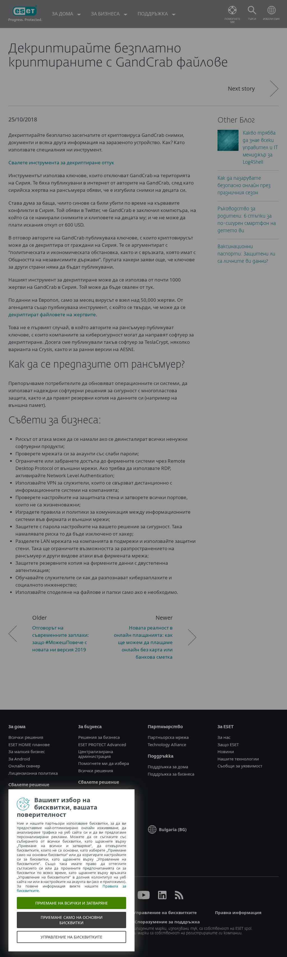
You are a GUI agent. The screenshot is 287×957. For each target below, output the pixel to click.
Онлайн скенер (24, 766)
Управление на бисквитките (165, 912)
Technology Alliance (167, 744)
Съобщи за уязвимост (239, 766)
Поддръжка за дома (168, 766)
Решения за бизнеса (99, 737)
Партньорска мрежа (168, 737)
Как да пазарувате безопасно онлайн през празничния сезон (243, 185)
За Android (19, 759)
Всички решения (25, 737)
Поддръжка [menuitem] (153, 13)
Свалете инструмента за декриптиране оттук (61, 162)
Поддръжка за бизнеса (171, 774)
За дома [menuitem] (63, 13)
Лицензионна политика (33, 773)
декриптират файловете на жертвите (52, 314)
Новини (225, 751)
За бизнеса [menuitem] (106, 13)
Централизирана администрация (95, 754)
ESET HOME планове (29, 744)
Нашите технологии (238, 759)
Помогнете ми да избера (103, 763)
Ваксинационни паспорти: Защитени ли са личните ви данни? (246, 254)
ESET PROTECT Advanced (102, 744)
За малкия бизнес (26, 751)
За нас (223, 737)
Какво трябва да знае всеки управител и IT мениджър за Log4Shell (260, 148)
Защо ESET (228, 744)
